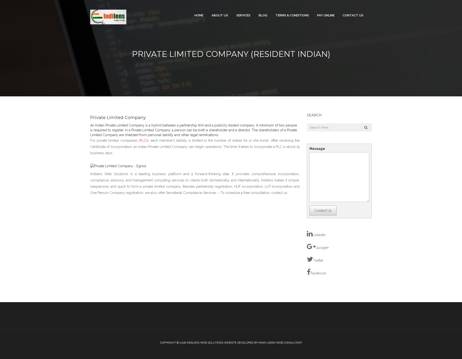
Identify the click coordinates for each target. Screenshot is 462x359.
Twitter (318, 260)
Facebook (318, 273)
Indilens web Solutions (205, 342)
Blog (263, 15)
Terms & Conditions (292, 15)
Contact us (353, 15)
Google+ (322, 248)
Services (243, 15)
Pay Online (325, 15)
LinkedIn (319, 235)
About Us (220, 15)
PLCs (144, 140)
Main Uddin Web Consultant (280, 342)
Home (198, 15)
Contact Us (323, 211)
